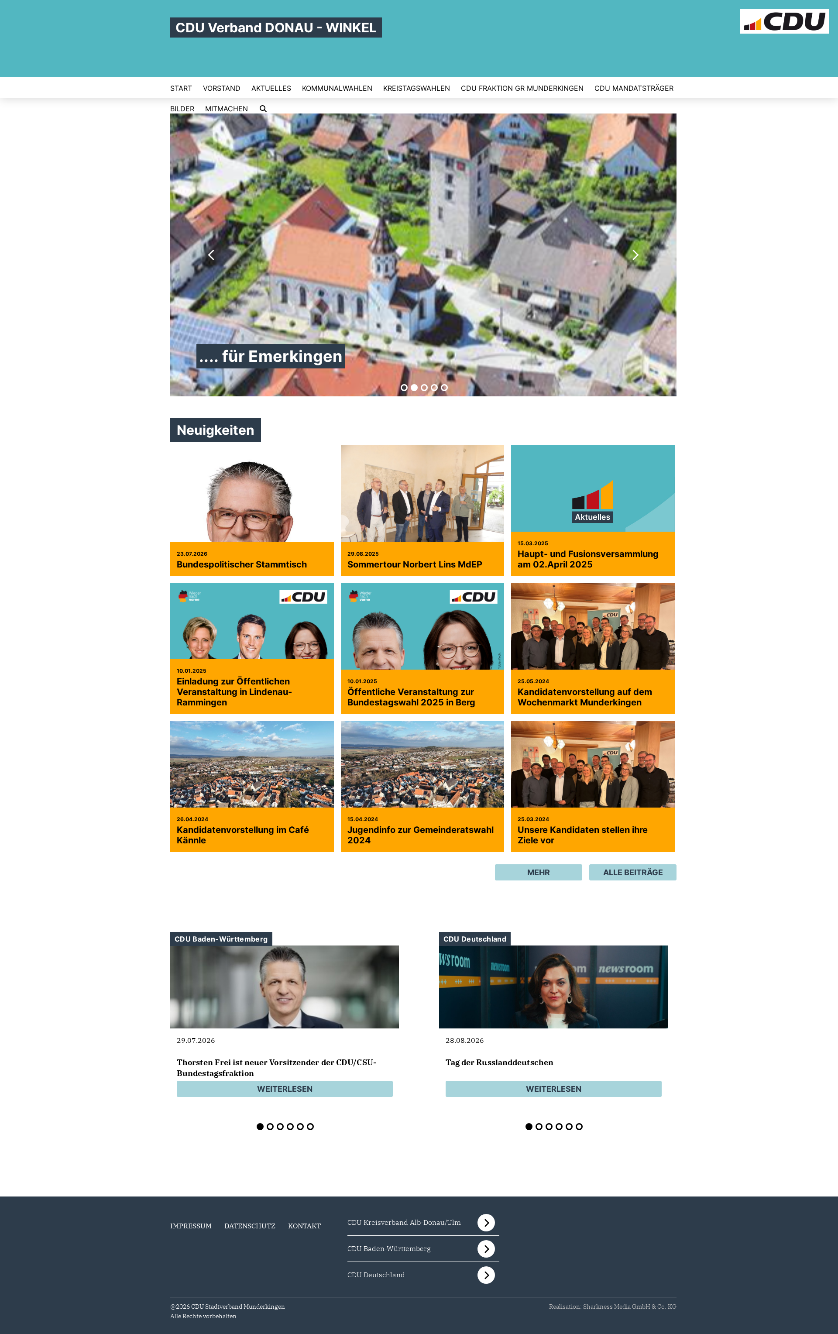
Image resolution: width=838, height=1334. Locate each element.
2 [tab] (414, 387)
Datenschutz (249, 1225)
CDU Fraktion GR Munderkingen (522, 88)
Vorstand (221, 88)
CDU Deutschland (376, 1274)
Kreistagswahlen (416, 88)
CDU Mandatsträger (633, 88)
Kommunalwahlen (337, 88)
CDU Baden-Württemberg (389, 1248)
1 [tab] (404, 387)
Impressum (191, 1225)
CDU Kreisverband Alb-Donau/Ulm (404, 1222)
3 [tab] (424, 387)
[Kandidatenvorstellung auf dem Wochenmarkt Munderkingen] (593, 653)
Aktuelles (271, 88)
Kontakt (304, 1225)
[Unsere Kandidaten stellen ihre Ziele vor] (593, 791)
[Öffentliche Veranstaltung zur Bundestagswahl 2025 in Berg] (423, 665)
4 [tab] (434, 387)
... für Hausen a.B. (268, 356)
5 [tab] (444, 387)
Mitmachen (226, 108)
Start (181, 88)
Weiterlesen (285, 1088)
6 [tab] (310, 1126)
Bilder (182, 108)
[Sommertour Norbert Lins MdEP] (423, 506)
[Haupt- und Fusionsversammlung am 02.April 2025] (593, 506)
